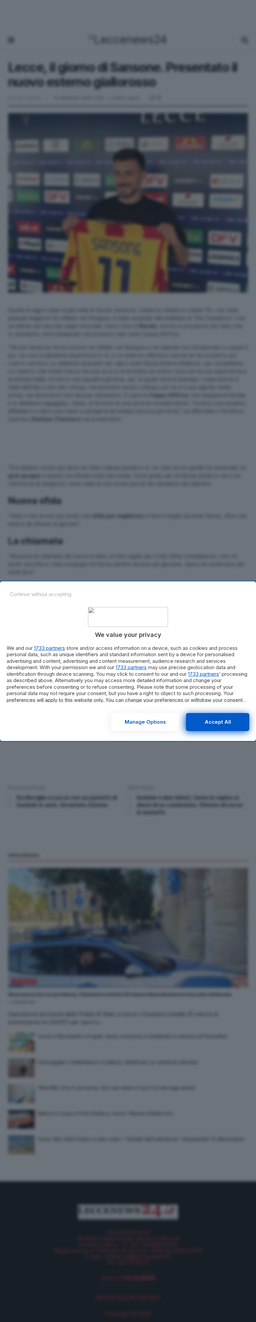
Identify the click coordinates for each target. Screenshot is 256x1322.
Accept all (218, 722)
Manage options (145, 722)
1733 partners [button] (49, 648)
